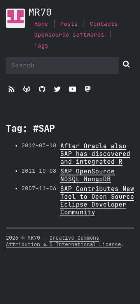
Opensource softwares (69, 35)
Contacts (104, 24)
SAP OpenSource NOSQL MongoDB (87, 175)
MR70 (40, 13)
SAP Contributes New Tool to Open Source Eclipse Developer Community (97, 201)
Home (41, 24)
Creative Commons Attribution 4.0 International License (63, 241)
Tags (41, 46)
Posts (69, 24)
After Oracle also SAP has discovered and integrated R (95, 154)
